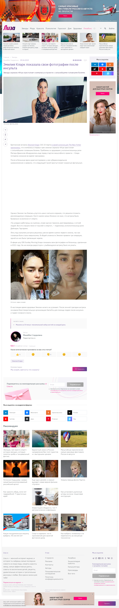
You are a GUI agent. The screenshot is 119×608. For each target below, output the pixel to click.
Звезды (25, 28)
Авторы (48, 568)
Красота (40, 28)
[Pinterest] (96, 73)
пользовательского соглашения (58, 390)
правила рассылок (55, 392)
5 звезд (81, 60)
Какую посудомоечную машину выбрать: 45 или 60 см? (16, 534)
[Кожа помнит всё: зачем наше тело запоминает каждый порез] (88, 37)
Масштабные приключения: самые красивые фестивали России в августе (106, 46)
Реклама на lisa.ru (95, 135)
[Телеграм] (94, 64)
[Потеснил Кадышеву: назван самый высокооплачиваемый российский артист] (16, 468)
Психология (51, 28)
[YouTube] (102, 69)
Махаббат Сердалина (10, 60)
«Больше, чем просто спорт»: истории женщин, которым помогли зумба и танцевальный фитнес (50, 46)
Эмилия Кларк (33, 145)
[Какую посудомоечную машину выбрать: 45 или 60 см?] (16, 522)
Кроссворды (73, 570)
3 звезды (77, 60)
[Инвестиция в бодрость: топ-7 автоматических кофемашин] (45, 496)
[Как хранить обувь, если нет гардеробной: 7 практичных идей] (16, 488)
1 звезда (74, 60)
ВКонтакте (34, 412)
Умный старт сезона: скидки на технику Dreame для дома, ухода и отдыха (30, 46)
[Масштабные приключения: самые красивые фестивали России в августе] (107, 37)
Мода (32, 28)
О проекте (49, 558)
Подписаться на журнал (12, 582)
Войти (111, 28)
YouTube (12, 419)
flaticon (14, 591)
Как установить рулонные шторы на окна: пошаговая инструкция (72, 494)
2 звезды (75, 60)
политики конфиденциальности (75, 390)
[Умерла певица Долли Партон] (74, 468)
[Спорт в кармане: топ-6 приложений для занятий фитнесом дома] (45, 522)
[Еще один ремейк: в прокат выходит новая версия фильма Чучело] (45, 468)
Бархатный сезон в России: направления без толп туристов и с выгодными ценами (69, 46)
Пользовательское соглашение (52, 572)
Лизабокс (87, 28)
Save (6, 120)
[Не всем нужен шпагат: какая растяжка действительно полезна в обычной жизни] (11, 37)
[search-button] (105, 28)
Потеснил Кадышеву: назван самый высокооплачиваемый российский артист (15, 482)
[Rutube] (94, 69)
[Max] (108, 73)
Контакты (49, 565)
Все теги (71, 573)
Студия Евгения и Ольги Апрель (19, 590)
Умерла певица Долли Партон (73, 480)
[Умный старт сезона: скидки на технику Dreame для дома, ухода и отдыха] (30, 37)
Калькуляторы (74, 567)
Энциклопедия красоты (74, 562)
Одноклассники (57, 412)
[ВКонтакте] (102, 64)
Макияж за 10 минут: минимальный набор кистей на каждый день (41, 325)
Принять (107, 603)
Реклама (48, 561)
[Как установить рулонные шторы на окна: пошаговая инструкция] (74, 488)
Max (74, 419)
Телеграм (12, 412)
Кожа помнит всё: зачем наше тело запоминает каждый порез (88, 45)
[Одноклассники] (110, 64)
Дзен (32, 419)
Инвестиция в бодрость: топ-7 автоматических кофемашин (44, 509)
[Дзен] (110, 69)
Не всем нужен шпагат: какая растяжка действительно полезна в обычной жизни (11, 46)
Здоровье (77, 28)
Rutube (75, 412)
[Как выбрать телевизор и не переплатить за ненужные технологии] (74, 522)
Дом (69, 28)
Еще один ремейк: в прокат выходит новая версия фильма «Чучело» (44, 482)
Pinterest (55, 419)
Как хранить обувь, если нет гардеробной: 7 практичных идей (14, 494)
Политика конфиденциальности (54, 578)
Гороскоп (62, 28)
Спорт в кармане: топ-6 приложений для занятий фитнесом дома (42, 535)
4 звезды (79, 60)
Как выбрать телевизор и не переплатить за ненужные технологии (72, 535)
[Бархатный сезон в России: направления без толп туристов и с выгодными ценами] (69, 37)
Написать (80, 369)
